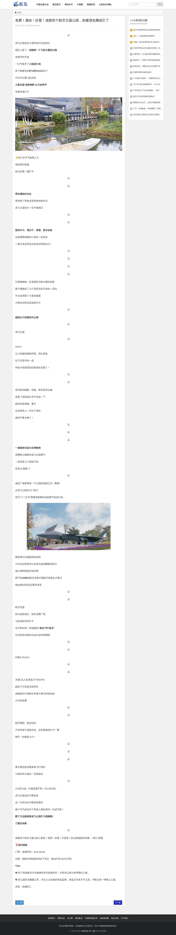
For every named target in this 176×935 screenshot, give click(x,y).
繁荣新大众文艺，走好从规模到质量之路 (149, 102)
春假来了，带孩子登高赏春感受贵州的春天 (150, 60)
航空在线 (115, 918)
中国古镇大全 (42, 4)
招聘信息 (61, 918)
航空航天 (57, 4)
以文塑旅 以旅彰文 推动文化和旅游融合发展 (150, 115)
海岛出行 (69, 4)
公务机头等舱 (105, 4)
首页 (19, 13)
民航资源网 (104, 918)
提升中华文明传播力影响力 (144, 96)
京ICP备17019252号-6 (98, 931)
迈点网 (70, 918)
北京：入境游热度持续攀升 (144, 36)
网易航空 (78, 918)
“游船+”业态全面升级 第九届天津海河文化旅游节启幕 (154, 42)
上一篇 (19, 902)
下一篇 (118, 902)
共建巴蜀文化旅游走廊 (142, 72)
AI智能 (80, 4)
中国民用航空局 (91, 918)
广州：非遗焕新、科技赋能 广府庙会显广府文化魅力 (154, 108)
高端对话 (91, 4)
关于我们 (124, 918)
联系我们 (51, 918)
